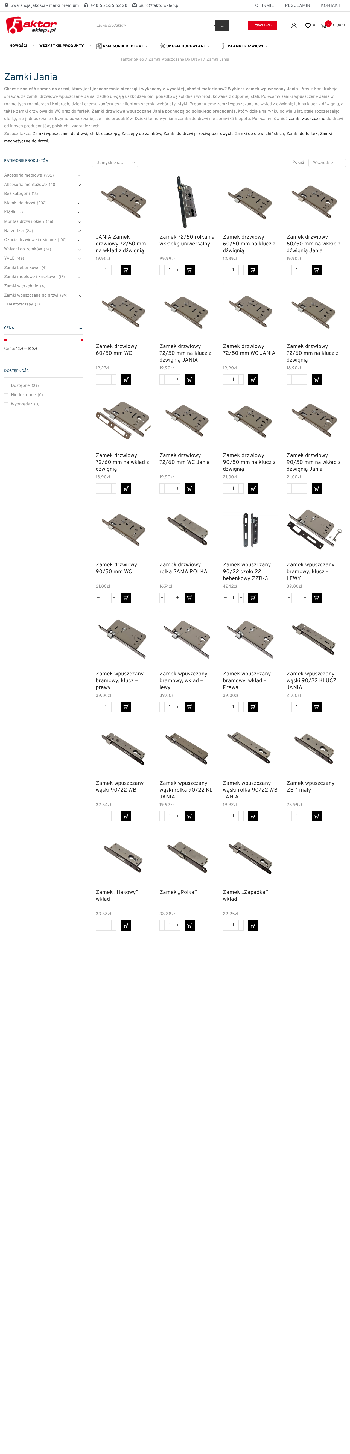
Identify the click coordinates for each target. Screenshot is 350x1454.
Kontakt (330, 5)
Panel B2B (262, 25)
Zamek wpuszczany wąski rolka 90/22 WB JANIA (250, 790)
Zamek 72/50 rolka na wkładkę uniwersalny (187, 241)
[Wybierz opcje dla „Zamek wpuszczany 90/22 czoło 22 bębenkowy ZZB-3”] (253, 598)
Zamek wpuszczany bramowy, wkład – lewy (183, 681)
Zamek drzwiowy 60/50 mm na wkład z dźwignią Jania (314, 244)
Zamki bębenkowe (22, 268)
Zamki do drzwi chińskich (259, 134)
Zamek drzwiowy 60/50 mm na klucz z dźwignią (249, 244)
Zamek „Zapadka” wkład (245, 896)
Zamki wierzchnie (21, 286)
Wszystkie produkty (61, 46)
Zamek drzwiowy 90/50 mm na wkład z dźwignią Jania (314, 462)
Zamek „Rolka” (178, 892)
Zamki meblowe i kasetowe (30, 277)
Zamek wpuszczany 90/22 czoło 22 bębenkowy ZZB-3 (247, 572)
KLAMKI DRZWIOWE (245, 46)
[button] (126, 270)
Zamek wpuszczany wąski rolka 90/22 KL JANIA (185, 790)
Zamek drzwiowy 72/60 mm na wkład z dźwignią (122, 462)
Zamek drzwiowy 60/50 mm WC (116, 350)
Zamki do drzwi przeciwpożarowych (197, 134)
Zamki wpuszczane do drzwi (175, 59)
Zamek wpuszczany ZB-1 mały (311, 787)
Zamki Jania (217, 59)
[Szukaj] (222, 25)
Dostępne (25, 385)
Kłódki (10, 212)
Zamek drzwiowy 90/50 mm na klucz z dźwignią (249, 462)
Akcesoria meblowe (123, 46)
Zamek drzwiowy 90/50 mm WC (116, 568)
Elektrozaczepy (104, 134)
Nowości (18, 46)
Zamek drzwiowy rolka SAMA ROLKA (183, 568)
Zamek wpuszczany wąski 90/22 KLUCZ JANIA (312, 681)
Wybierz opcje (268, 534)
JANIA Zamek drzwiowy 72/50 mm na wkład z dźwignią (121, 244)
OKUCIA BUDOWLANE (185, 46)
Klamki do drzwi (19, 203)
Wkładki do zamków (23, 249)
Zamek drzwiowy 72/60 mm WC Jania (184, 459)
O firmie (264, 5)
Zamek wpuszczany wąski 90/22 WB (120, 787)
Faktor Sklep (132, 59)
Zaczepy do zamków (141, 134)
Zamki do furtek (302, 134)
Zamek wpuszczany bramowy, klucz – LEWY (311, 572)
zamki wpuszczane (307, 119)
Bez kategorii (17, 194)
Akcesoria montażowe (25, 185)
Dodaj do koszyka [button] (141, 206)
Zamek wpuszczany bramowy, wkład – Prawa (247, 681)
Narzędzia (14, 231)
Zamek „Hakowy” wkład (117, 896)
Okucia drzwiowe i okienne (30, 240)
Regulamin (297, 5)
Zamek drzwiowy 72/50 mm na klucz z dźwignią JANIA (185, 353)
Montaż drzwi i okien (24, 221)
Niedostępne (27, 395)
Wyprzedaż (25, 404)
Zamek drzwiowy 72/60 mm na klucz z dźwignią (313, 353)
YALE (9, 258)
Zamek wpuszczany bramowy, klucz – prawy (120, 681)
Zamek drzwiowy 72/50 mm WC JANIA (249, 350)
